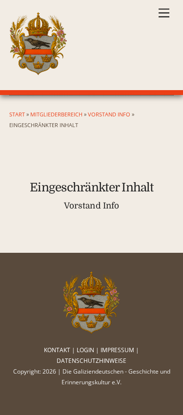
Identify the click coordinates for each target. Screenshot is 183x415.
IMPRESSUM (117, 350)
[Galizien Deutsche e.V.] (38, 71)
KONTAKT (57, 350)
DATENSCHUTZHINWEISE (91, 361)
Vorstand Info (109, 114)
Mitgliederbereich (56, 114)
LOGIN (85, 350)
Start (17, 114)
